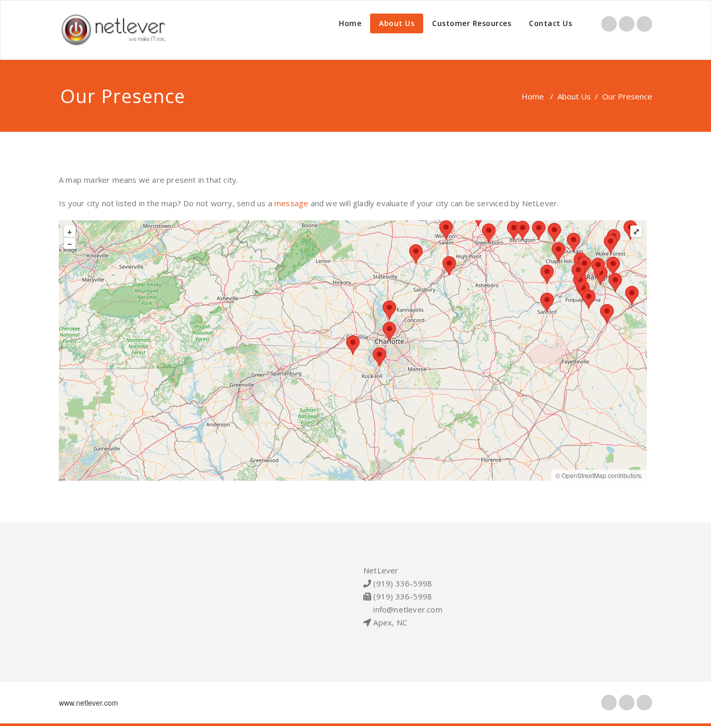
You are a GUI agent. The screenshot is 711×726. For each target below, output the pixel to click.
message (291, 203)
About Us (396, 23)
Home (350, 23)
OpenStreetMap (584, 475)
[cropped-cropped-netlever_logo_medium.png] (116, 30)
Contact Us (550, 23)
